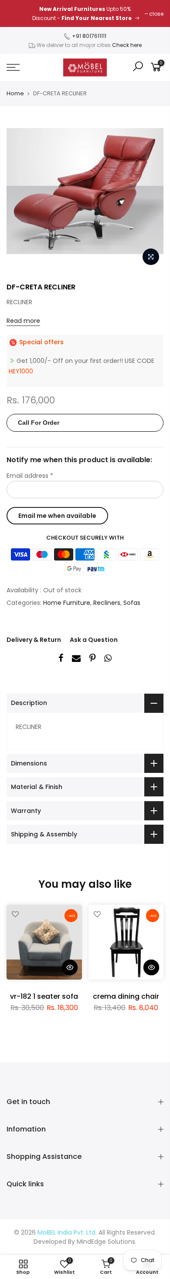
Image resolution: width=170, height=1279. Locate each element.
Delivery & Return (34, 639)
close (156, 13)
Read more (23, 320)
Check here (127, 45)
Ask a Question (94, 639)
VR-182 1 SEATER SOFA (44, 996)
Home (15, 93)
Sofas (131, 602)
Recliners (106, 602)
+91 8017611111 (88, 36)
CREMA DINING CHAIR (126, 996)
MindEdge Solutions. (106, 1241)
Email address (30, 475)
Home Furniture (66, 602)
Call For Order (38, 422)
